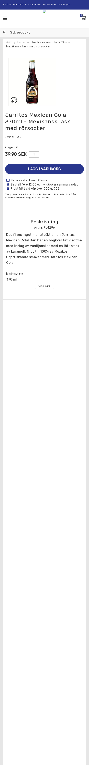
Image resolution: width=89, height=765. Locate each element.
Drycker (16, 42)
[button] (84, 18)
